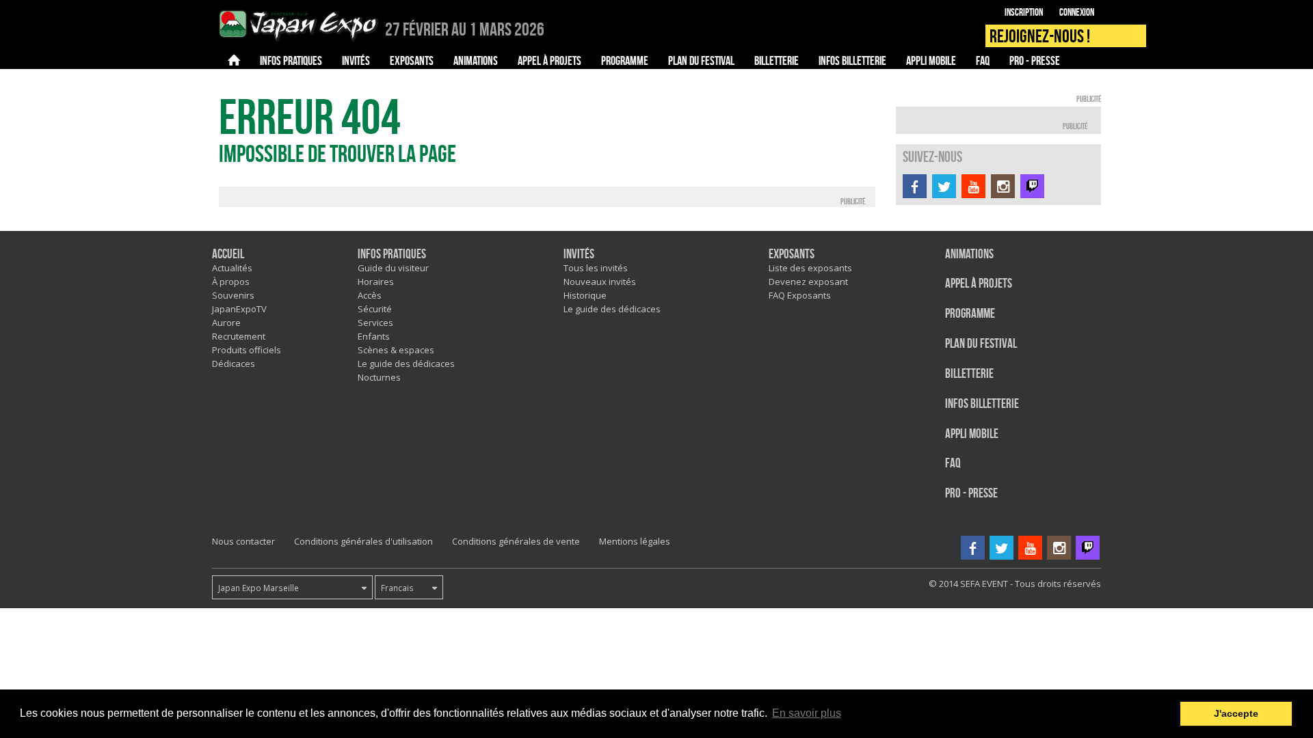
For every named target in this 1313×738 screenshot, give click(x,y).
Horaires (376, 281)
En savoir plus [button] (806, 713)
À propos (231, 281)
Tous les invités (595, 268)
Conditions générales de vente (516, 541)
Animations (969, 254)
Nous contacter (243, 541)
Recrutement (238, 336)
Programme (970, 314)
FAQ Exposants (800, 295)
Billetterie (969, 374)
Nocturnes (379, 377)
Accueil (228, 254)
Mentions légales (634, 541)
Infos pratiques (392, 254)
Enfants (374, 336)
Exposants (791, 254)
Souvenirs (233, 295)
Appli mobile (971, 434)
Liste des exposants (810, 268)
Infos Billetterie (982, 404)
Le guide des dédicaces (406, 363)
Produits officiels (246, 350)
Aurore (226, 322)
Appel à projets (978, 283)
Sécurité (375, 309)
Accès (370, 295)
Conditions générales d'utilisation (363, 541)
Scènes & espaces (396, 350)
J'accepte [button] (1236, 713)
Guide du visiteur (393, 268)
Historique (585, 295)
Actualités (232, 268)
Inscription (1024, 12)
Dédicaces (233, 363)
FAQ (953, 463)
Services (375, 322)
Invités (578, 254)
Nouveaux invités (599, 281)
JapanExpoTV (239, 309)
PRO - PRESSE (971, 493)
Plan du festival (981, 344)
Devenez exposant (808, 281)
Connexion (1076, 12)
